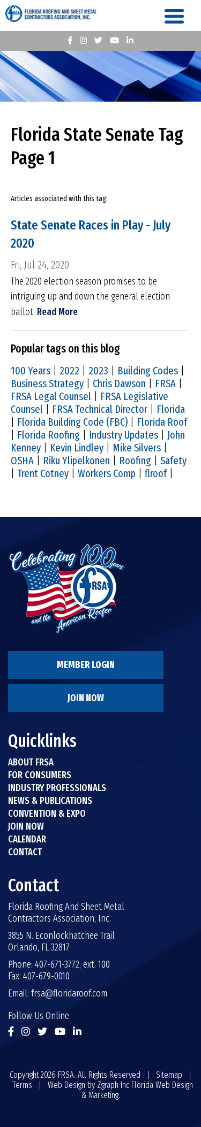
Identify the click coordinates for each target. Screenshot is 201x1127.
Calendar (27, 839)
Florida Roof (162, 422)
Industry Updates (123, 434)
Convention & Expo (47, 813)
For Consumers (39, 775)
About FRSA (31, 762)
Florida (171, 409)
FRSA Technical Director (99, 409)
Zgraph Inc (113, 1085)
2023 (98, 370)
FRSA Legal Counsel (51, 396)
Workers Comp (107, 473)
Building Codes (147, 370)
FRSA (165, 383)
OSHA (22, 460)
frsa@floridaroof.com (69, 993)
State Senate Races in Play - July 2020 (90, 234)
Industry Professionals (57, 788)
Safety (173, 460)
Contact (25, 852)
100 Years (30, 370)
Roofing (135, 460)
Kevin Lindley (76, 447)
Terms (22, 1085)
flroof (156, 473)
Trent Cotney (43, 473)
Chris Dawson (119, 383)
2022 (69, 370)
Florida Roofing (48, 434)
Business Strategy (47, 383)
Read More (57, 312)
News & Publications (50, 801)
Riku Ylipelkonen (76, 460)
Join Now (86, 698)
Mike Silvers (137, 447)
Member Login (86, 665)
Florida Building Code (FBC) (72, 422)
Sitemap (169, 1075)
